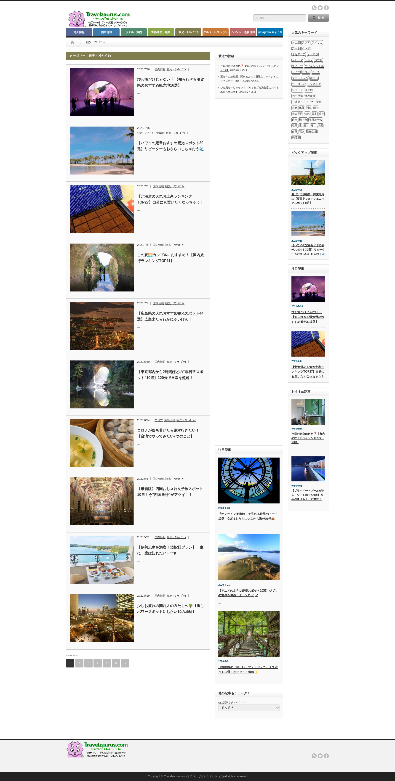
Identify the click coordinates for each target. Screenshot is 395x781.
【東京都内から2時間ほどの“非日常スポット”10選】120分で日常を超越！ (170, 375)
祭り (313, 125)
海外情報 (79, 32)
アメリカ (317, 42)
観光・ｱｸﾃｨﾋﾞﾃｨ (188, 32)
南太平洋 (297, 113)
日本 (314, 113)
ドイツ (296, 72)
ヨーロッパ (299, 84)
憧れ (307, 113)
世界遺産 (309, 96)
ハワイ (306, 72)
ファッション (300, 78)
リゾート (297, 90)
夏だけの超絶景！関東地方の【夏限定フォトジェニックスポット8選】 (307, 198)
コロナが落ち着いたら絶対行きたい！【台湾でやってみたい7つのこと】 (168, 433)
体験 (301, 107)
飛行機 (296, 137)
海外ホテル (316, 119)
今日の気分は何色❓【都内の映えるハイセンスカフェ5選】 (308, 438)
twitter (320, 7)
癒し (306, 125)
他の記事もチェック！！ (232, 702)
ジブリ (318, 60)
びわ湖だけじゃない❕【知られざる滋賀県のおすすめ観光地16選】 (170, 82)
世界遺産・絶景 (161, 32)
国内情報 (106, 32)
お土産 (296, 42)
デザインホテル (314, 66)
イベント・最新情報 (242, 32)
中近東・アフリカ (303, 101)
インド (306, 48)
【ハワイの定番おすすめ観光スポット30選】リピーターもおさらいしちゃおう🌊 (170, 146)
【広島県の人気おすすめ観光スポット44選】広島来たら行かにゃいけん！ (170, 316)
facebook (326, 7)
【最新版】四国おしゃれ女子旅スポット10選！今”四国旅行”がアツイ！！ (170, 492)
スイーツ (297, 66)
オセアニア (299, 54)
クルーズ (297, 60)
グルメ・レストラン (215, 32)
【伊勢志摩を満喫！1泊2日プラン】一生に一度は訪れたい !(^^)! (170, 550)
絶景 (320, 125)
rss (314, 7)
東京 (294, 119)
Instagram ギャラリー (270, 33)
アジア (159, 420)
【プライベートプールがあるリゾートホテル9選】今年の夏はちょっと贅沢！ (307, 495)
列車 (309, 107)
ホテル (314, 78)
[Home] (73, 42)
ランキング (314, 84)
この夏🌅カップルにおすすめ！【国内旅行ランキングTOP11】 (170, 258)
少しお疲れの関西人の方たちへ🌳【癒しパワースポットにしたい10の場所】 (170, 609)
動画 (316, 107)
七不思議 (297, 96)
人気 (294, 107)
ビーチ (316, 72)
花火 (301, 131)
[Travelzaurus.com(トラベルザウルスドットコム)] (100, 26)
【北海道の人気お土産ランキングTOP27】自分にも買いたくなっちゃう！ (170, 199)
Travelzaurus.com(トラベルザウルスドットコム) (194, 776)
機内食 (303, 119)
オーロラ (312, 54)
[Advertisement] (249, 272)
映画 (321, 113)
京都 (318, 101)
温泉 (294, 125)
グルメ (308, 60)
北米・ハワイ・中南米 (151, 133)
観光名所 (311, 131)
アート (296, 48)
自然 (294, 131)
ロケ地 (308, 90)
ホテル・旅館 (133, 32)
